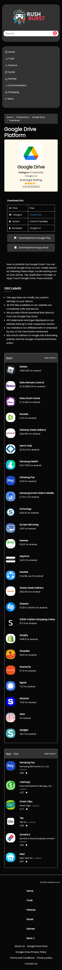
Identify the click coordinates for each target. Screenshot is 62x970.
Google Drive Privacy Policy (31, 952)
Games (12, 78)
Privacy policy (44, 958)
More (10, 98)
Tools (11, 58)
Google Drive (38, 117)
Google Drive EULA (37, 946)
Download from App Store (33, 247)
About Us (20, 946)
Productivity (22, 117)
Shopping (13, 92)
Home (11, 52)
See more (50, 357)
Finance (12, 65)
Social (11, 72)
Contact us (31, 963)
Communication (17, 85)
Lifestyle (23, 769)
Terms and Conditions (22, 958)
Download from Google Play (34, 238)
